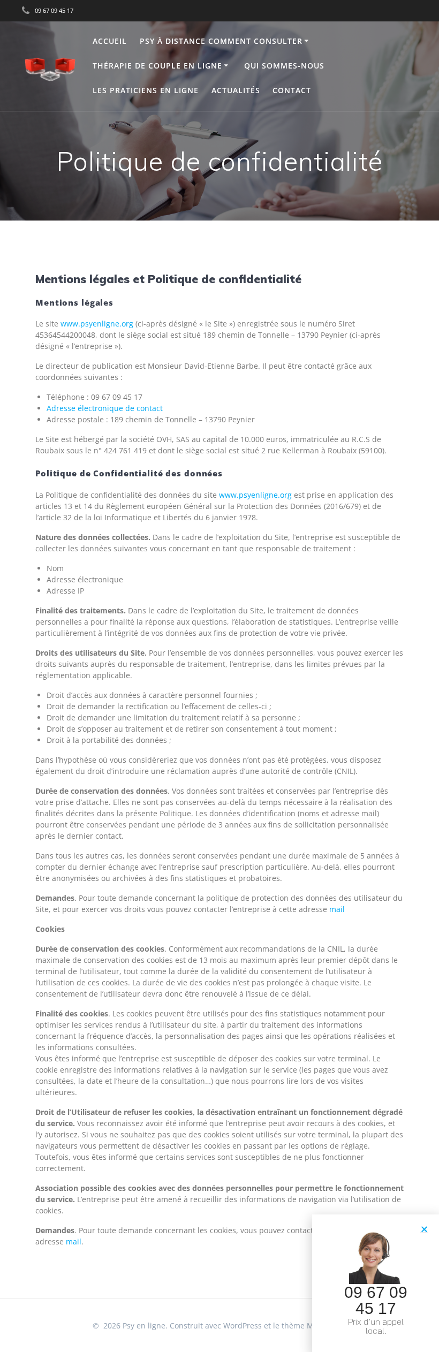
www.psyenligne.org (96, 323)
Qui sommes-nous (284, 65)
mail (337, 909)
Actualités (235, 90)
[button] (424, 1229)
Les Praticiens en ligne (146, 90)
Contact (292, 90)
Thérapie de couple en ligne (157, 65)
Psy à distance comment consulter (221, 41)
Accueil (110, 41)
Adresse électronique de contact (105, 408)
